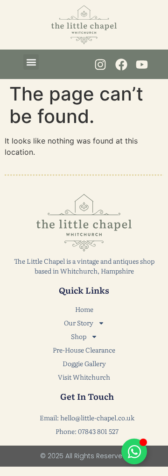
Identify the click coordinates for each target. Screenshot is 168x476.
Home (84, 309)
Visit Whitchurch (84, 377)
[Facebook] (121, 64)
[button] (31, 62)
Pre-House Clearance (84, 349)
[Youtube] (141, 64)
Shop (78, 336)
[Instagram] (100, 64)
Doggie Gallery (84, 363)
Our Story (78, 322)
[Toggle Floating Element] (134, 451)
